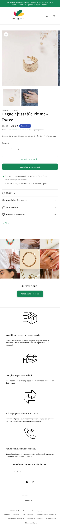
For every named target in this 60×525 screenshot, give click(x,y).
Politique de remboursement (23, 514)
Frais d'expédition (18, 130)
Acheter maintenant (30, 167)
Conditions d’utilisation (15, 518)
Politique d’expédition (35, 518)
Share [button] (7, 223)
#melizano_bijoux (30, 294)
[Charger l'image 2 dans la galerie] (30, 97)
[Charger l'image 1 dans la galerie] (11, 97)
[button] (6, 16)
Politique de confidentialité (46, 514)
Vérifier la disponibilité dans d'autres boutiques (25, 184)
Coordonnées (51, 518)
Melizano (19, 511)
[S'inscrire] (45, 472)
